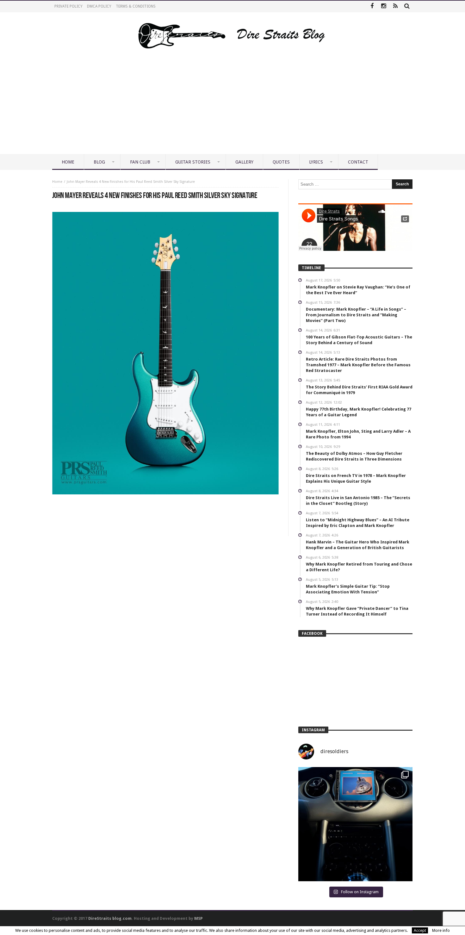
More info (441, 930)
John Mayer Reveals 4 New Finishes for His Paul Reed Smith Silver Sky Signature (131, 182)
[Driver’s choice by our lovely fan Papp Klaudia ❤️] (355, 824)
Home (57, 182)
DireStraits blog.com (110, 918)
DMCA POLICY (99, 6)
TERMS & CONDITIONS (136, 6)
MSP (198, 918)
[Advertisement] (232, 106)
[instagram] (383, 6)
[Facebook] (372, 6)
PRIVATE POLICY (68, 6)
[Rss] (395, 6)
